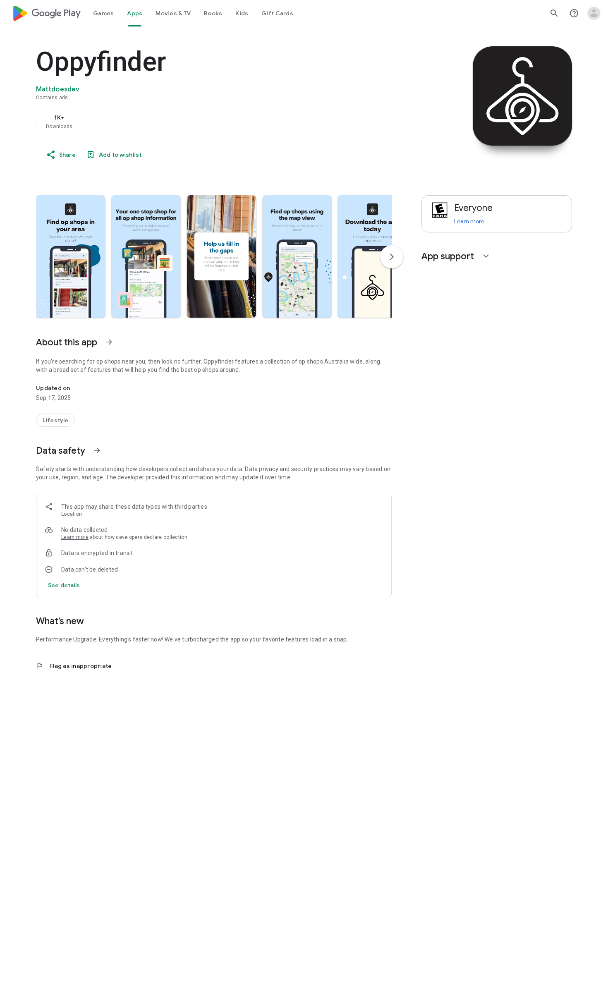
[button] (70, 256)
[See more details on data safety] (64, 585)
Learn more (75, 537)
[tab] (103, 13)
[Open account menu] (594, 13)
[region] (201, 121)
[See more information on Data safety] (97, 450)
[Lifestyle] (55, 420)
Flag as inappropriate (74, 666)
